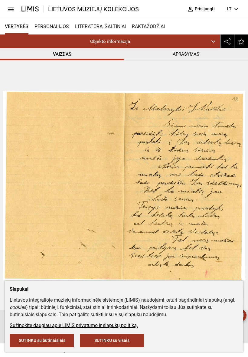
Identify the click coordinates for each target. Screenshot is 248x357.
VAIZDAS (62, 54)
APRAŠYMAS (186, 54)
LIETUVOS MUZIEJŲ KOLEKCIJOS (93, 9)
